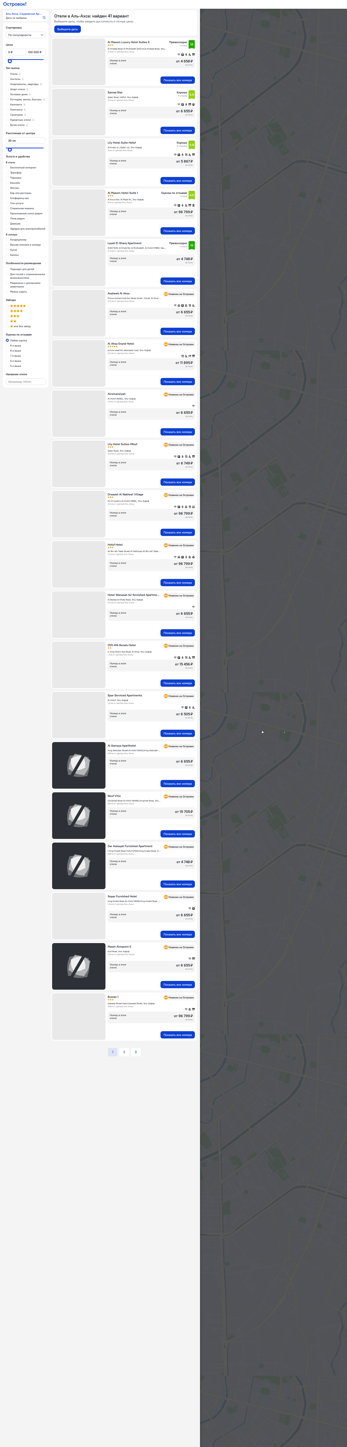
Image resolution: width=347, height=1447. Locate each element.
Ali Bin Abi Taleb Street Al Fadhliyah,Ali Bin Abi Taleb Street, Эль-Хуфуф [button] (134, 551)
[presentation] (26, 35)
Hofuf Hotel (115, 544)
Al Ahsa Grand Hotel (121, 343)
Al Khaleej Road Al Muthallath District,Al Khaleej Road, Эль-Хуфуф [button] (137, 48)
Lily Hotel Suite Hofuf (122, 142)
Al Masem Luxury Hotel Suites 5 (129, 42)
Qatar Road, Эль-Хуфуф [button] (119, 450)
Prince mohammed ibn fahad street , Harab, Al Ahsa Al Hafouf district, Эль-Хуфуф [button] (134, 298)
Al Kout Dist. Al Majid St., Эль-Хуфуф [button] (126, 199)
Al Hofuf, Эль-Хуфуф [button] (118, 700)
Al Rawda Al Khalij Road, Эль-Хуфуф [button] (125, 599)
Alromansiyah (117, 394)
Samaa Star (115, 92)
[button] (25, 15)
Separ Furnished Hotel (122, 896)
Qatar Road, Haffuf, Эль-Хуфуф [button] (123, 97)
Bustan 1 (113, 997)
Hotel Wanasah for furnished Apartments (134, 595)
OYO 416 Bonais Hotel (122, 645)
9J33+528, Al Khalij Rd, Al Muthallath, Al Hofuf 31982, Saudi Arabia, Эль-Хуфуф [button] (137, 248)
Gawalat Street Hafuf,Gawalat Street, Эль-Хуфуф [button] (131, 1003)
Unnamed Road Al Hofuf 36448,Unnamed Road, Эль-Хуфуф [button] (134, 800)
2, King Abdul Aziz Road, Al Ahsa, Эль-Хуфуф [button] (130, 651)
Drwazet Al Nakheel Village (125, 494)
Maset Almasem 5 (119, 946)
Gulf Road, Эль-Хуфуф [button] (118, 951)
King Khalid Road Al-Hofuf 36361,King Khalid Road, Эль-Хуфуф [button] (134, 901)
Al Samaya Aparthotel (122, 745)
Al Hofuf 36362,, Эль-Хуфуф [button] (122, 398)
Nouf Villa (114, 796)
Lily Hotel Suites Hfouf (122, 444)
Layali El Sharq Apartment (125, 243)
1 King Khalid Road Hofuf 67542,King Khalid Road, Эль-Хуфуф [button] (134, 850)
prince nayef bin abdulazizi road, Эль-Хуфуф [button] (129, 350)
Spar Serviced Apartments (125, 695)
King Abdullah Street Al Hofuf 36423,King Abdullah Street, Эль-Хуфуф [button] (134, 750)
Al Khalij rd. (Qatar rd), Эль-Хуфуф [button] (125, 147)
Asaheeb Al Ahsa (119, 293)
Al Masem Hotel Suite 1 (123, 193)
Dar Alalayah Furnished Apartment (130, 846)
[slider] (10, 61)
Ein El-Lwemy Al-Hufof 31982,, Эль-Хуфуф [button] (128, 501)
